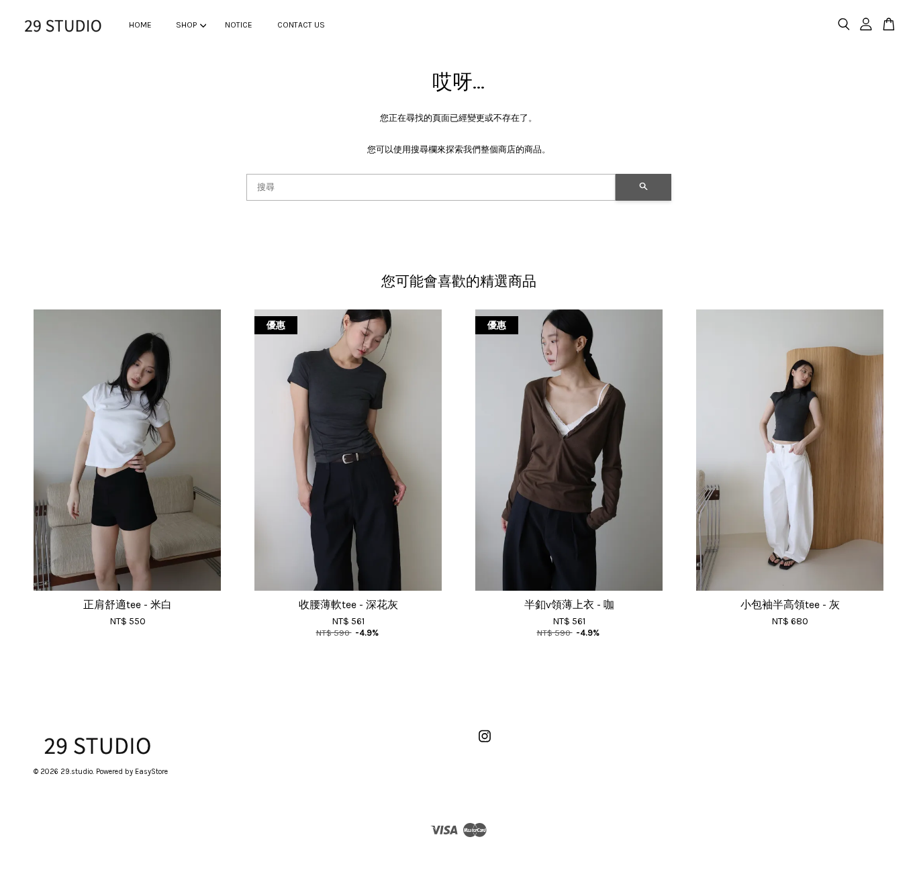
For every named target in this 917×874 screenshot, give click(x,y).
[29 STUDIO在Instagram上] (484, 743)
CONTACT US (301, 25)
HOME (140, 25)
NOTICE (238, 25)
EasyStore (151, 771)
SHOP (186, 25)
